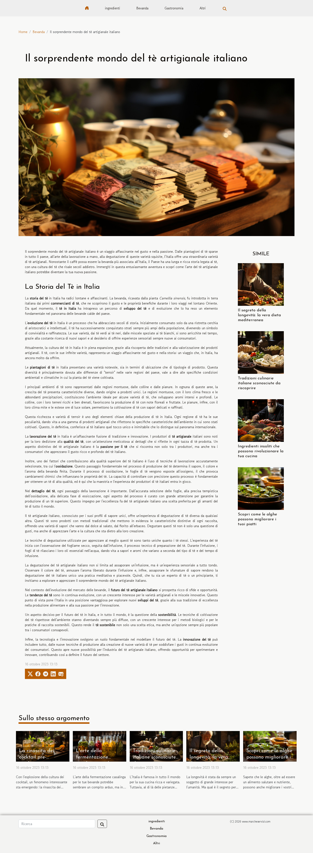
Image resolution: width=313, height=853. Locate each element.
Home (23, 31)
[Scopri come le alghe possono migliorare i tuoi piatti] (261, 488)
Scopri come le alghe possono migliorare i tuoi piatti (257, 519)
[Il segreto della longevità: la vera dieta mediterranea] (261, 283)
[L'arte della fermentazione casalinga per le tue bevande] (99, 745)
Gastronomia (174, 8)
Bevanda (142, 8)
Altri (203, 8)
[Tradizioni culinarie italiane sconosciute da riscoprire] (261, 351)
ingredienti (112, 8)
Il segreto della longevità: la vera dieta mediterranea (259, 315)
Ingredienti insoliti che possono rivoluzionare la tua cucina (260, 451)
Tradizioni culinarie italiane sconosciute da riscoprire (259, 383)
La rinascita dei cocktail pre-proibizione (36, 757)
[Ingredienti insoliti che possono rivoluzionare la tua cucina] (261, 420)
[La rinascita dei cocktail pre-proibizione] (42, 745)
